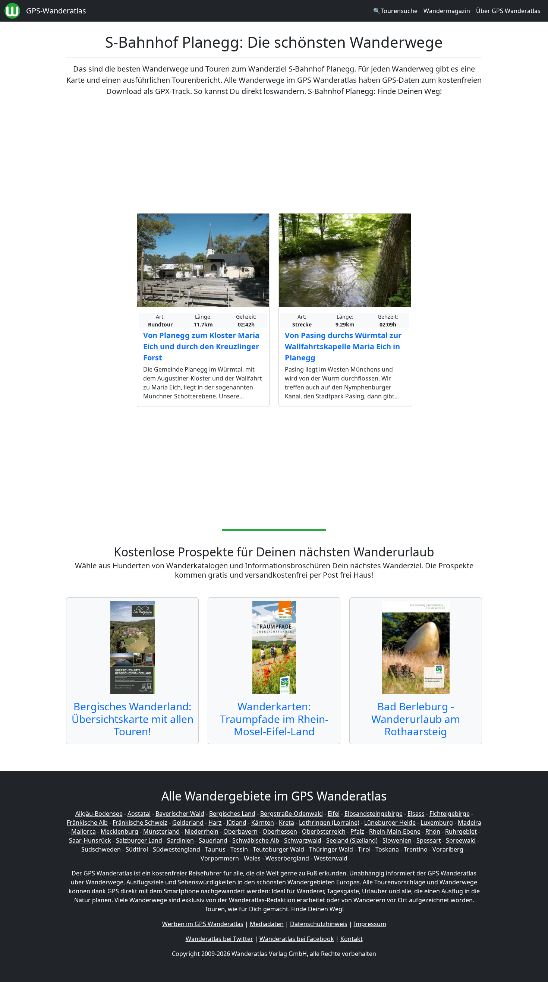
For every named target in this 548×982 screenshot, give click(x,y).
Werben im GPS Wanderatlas (202, 924)
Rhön (432, 831)
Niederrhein (201, 831)
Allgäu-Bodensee (99, 813)
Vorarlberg (447, 849)
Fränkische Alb (87, 822)
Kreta (286, 822)
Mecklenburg (119, 831)
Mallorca (83, 831)
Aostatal (139, 813)
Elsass (416, 813)
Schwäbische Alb (255, 840)
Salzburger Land (139, 840)
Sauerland (213, 840)
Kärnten (262, 822)
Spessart (428, 840)
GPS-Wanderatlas (56, 11)
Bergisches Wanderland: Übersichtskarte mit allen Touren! (132, 718)
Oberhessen (279, 831)
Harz (215, 822)
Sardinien (180, 840)
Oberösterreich (324, 831)
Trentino (416, 849)
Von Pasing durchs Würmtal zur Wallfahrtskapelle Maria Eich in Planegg (343, 346)
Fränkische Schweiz (140, 822)
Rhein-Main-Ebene (395, 831)
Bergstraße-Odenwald (291, 813)
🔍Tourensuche (395, 11)
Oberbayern (240, 831)
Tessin (239, 849)
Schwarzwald (302, 840)
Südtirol (137, 849)
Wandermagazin (446, 11)
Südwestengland (176, 849)
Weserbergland (287, 858)
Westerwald (330, 858)
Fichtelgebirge (449, 813)
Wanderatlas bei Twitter (219, 939)
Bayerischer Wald (179, 813)
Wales (252, 858)
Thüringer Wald (331, 849)
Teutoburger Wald (278, 849)
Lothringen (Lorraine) (329, 822)
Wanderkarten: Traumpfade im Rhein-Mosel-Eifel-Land (274, 718)
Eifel (334, 813)
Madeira (469, 822)
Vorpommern (220, 858)
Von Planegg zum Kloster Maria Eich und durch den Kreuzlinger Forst (201, 346)
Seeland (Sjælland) (352, 840)
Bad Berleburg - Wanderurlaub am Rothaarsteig (415, 718)
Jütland (236, 822)
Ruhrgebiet (461, 831)
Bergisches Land (232, 813)
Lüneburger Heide (390, 822)
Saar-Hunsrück (90, 840)
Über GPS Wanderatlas (508, 11)
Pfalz (357, 831)
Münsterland (161, 831)
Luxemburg (437, 822)
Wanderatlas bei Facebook (296, 939)
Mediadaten (267, 924)
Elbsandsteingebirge (373, 813)
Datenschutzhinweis (318, 924)
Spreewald (461, 840)
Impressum (370, 924)
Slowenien (397, 840)
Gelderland (188, 822)
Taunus (215, 849)
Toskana (387, 849)
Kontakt (351, 939)
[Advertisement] (274, 155)
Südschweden (101, 849)
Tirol (364, 849)
